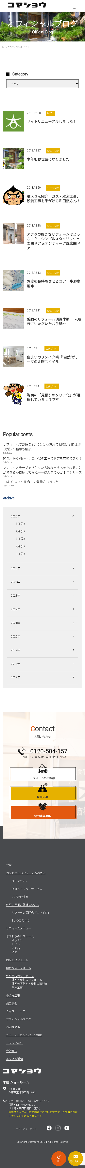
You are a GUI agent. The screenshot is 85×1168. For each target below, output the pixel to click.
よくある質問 (14, 1058)
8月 (18, 523)
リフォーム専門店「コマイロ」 (31, 912)
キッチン (17, 940)
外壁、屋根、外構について (22, 904)
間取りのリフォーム (18, 968)
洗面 (14, 952)
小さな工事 (13, 995)
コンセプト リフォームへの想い (25, 873)
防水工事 (17, 987)
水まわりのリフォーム (20, 936)
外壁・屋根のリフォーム (27, 979)
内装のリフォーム (17, 960)
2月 (18, 546)
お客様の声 (13, 1027)
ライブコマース (15, 1011)
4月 (18, 531)
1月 (18, 553)
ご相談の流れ (20, 896)
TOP (9, 865)
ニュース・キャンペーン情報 (24, 1035)
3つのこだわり (21, 920)
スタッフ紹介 (14, 1043)
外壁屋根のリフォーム (20, 975)
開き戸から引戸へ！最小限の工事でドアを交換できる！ (42, 458)
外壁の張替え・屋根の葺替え (30, 983)
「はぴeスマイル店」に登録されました (31, 482)
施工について (20, 881)
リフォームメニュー (18, 928)
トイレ (16, 944)
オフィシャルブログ (18, 1019)
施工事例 (11, 1003)
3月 (18, 538)
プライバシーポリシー (28, 1129)
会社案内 (11, 1050)
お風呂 (16, 948)
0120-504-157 (16, 1100)
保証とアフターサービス (27, 889)
